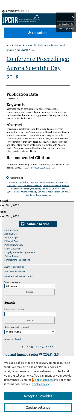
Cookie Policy (40, 384)
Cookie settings (43, 379)
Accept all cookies (38, 396)
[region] (38, 386)
